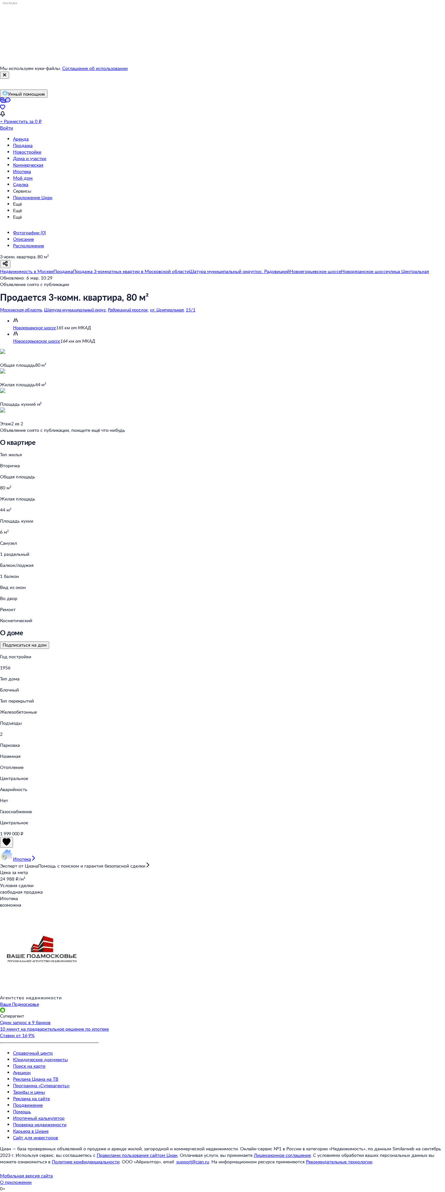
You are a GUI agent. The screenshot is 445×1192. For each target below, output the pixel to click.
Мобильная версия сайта (26, 1175)
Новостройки (27, 152)
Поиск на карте (29, 1066)
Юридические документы (40, 1059)
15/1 (190, 310)
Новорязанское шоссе (34, 327)
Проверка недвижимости (39, 1124)
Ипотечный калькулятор (39, 1118)
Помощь (22, 1111)
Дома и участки (29, 158)
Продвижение (28, 1105)
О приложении (16, 1182)
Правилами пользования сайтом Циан (137, 1155)
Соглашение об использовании (95, 68)
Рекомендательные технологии (339, 1161)
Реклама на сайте (31, 1098)
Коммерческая (28, 165)
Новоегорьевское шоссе (36, 341)
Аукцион (22, 1072)
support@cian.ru (192, 1161)
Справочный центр (33, 1053)
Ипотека (22, 171)
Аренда (21, 139)
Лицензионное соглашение (282, 1155)
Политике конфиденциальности (86, 1161)
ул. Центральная (167, 310)
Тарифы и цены (29, 1092)
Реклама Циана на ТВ (35, 1079)
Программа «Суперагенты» (41, 1085)
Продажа (23, 145)
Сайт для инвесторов (35, 1137)
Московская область (21, 310)
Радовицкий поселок (128, 310)
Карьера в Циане (31, 1131)
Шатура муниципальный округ (75, 310)
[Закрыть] (4, 75)
